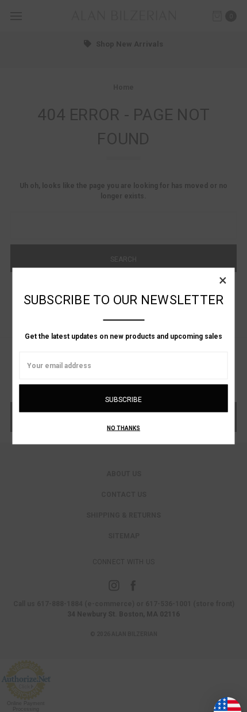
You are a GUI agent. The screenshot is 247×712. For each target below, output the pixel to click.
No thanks (123, 428)
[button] (223, 280)
